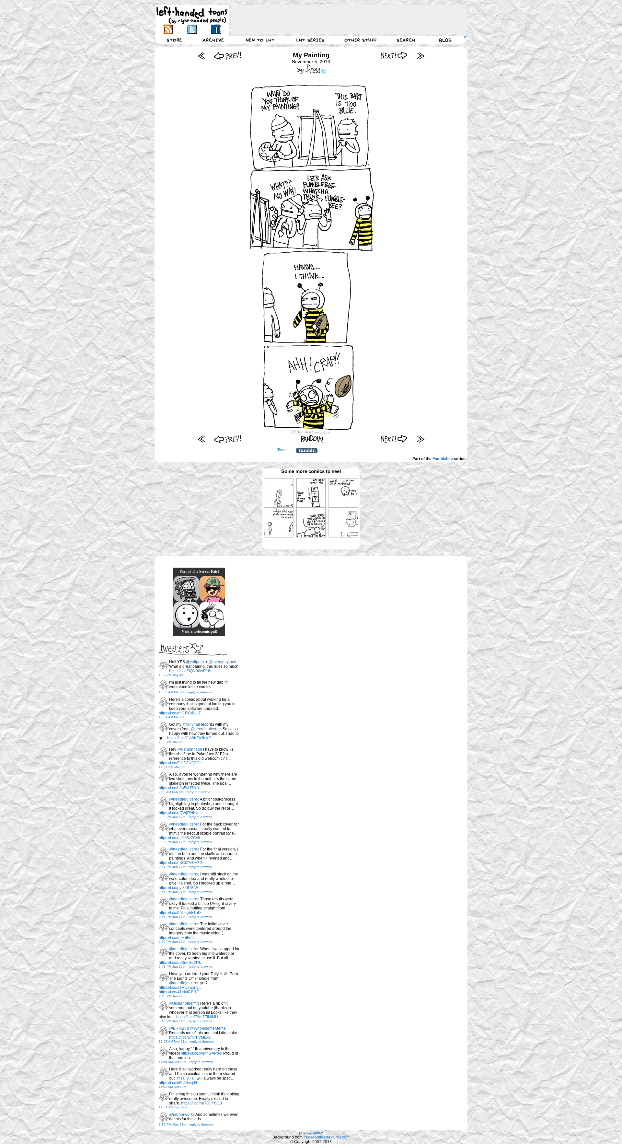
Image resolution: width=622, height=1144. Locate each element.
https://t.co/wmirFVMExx (190, 1037)
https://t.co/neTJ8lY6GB (201, 1103)
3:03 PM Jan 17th (172, 817)
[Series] (310, 40)
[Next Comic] (394, 56)
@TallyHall (186, 1078)
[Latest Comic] (420, 56)
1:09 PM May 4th (171, 675)
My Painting (311, 55)
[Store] (174, 40)
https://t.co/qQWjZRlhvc (179, 813)
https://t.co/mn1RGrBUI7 (180, 713)
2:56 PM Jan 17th (172, 892)
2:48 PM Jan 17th (172, 966)
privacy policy (311, 1132)
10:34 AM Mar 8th (172, 717)
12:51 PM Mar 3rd (172, 767)
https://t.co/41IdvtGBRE (179, 992)
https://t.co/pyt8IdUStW (178, 887)
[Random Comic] (312, 439)
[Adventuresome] (212, 589)
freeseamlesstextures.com (327, 1137)
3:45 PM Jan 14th (172, 1021)
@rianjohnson (189, 749)
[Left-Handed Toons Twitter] (192, 29)
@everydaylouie (223, 662)
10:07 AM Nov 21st (173, 1041)
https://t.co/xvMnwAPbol (201, 1053)
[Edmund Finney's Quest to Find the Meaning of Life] (212, 615)
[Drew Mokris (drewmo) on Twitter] (164, 665)
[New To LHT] (260, 40)
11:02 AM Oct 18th (173, 1087)
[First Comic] (202, 56)
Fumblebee (442, 458)
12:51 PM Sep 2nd (173, 1107)
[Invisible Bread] (186, 615)
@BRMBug (179, 1028)
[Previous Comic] (227, 56)
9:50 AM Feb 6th (171, 792)
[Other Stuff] (360, 40)
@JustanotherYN (184, 1003)
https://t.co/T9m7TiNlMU (197, 1017)
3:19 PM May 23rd (172, 1124)
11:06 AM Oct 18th (173, 1062)
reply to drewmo (200, 692)
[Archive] (213, 40)
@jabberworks (182, 1114)
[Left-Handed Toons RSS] (168, 29)
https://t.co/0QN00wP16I (190, 671)
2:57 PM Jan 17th (172, 867)
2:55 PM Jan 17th (172, 917)
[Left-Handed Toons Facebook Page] (216, 29)
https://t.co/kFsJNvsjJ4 (178, 1082)
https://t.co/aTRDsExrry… (180, 987)
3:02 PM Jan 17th (172, 842)
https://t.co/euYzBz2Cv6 (179, 838)
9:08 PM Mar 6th (171, 742)
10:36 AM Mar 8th (172, 692)
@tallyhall (191, 724)
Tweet (282, 450)
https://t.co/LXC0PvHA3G (180, 863)
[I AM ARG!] (186, 589)
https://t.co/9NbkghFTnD (180, 912)
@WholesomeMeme (208, 1028)
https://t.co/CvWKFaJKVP (189, 738)
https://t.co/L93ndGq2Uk (180, 962)
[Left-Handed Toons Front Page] (192, 15)
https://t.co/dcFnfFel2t (177, 937)
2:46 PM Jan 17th (172, 996)
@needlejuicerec (205, 729)
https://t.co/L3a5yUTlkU (179, 788)
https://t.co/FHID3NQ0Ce (180, 763)
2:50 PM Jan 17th (172, 941)
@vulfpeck (195, 662)
